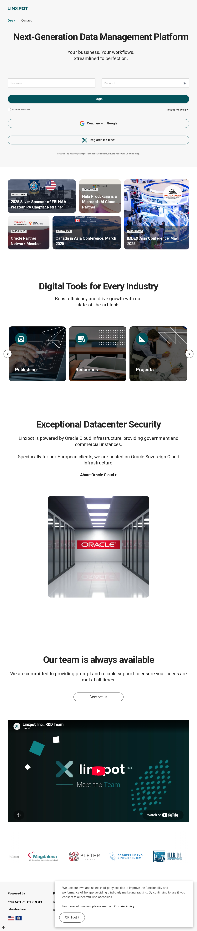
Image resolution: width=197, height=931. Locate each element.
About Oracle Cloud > (98, 475)
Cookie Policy (124, 906)
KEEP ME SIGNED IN (21, 109)
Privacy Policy (115, 154)
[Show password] (184, 83)
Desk (11, 20)
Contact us (98, 697)
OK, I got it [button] (72, 917)
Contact (26, 20)
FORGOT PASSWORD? (177, 110)
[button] (136, 906)
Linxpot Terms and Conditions (93, 154)
